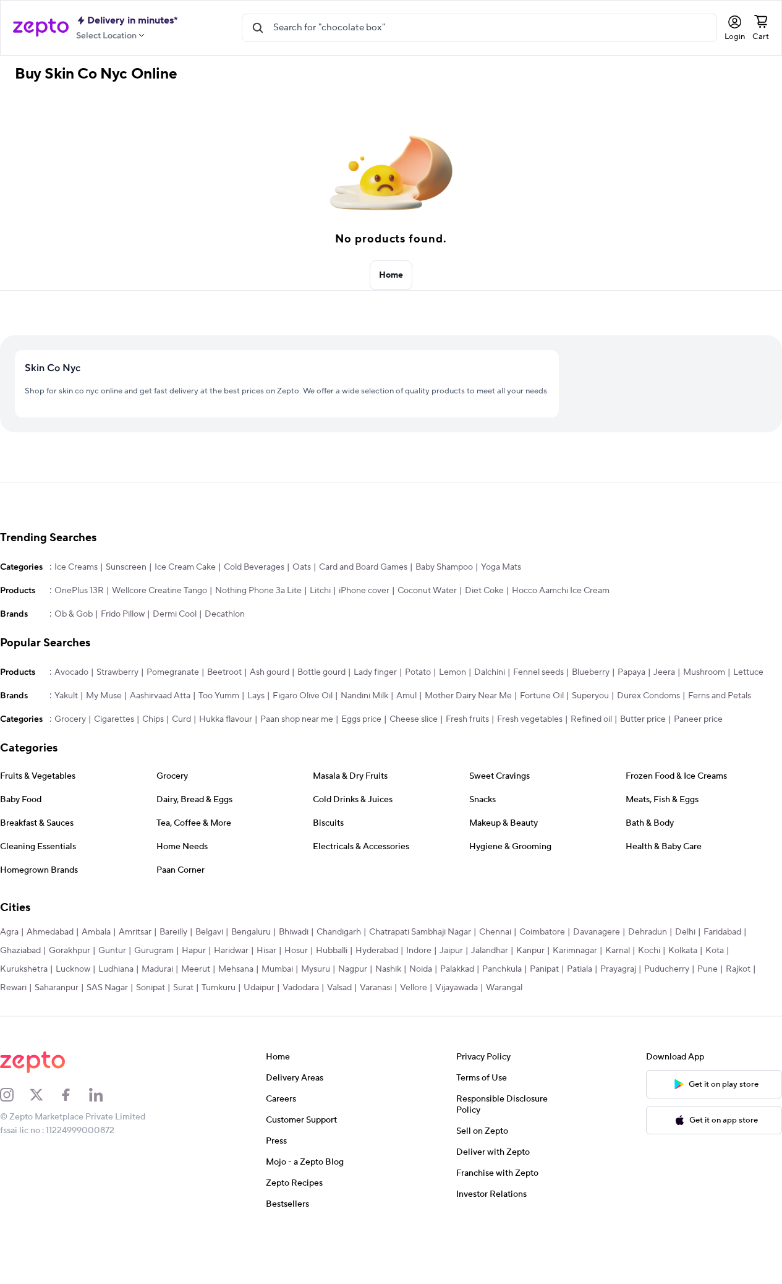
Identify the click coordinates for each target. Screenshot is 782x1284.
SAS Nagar (107, 987)
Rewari (13, 987)
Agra (9, 932)
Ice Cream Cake (185, 567)
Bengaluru (251, 932)
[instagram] (15, 1095)
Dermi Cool (175, 614)
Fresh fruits (467, 719)
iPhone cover (364, 590)
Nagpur (352, 969)
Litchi (320, 590)
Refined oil (591, 719)
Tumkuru (219, 987)
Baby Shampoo (444, 567)
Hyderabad (376, 950)
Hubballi (331, 950)
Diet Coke (484, 590)
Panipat (544, 969)
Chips (153, 719)
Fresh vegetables (530, 719)
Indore (418, 950)
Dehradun (647, 932)
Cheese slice (413, 719)
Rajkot (738, 969)
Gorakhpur (69, 950)
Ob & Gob (73, 614)
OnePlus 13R (79, 590)
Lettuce (748, 672)
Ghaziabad (20, 950)
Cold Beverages (254, 567)
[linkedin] (104, 1095)
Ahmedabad (50, 932)
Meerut (195, 969)
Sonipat (150, 987)
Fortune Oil (542, 695)
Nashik (388, 969)
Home (391, 275)
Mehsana (235, 969)
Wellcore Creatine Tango (159, 590)
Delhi (685, 932)
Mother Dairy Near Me (468, 695)
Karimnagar (575, 950)
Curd (181, 719)
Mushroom (704, 672)
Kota (714, 950)
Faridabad (722, 932)
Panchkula (502, 969)
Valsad (339, 987)
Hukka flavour (225, 719)
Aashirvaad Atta (160, 695)
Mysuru (315, 969)
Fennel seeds (538, 672)
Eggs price (361, 719)
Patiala (579, 969)
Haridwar (231, 950)
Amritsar (135, 932)
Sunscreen (126, 567)
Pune (707, 969)
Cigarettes (114, 719)
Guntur (112, 950)
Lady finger (375, 672)
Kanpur (530, 950)
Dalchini (489, 672)
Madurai (157, 969)
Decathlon (225, 614)
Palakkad (457, 969)
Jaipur (451, 950)
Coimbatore (542, 932)
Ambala (96, 932)
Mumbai (277, 969)
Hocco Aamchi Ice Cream (561, 590)
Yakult (66, 695)
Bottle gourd (321, 672)
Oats (301, 567)
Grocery (70, 719)
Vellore (413, 987)
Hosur (296, 950)
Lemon (452, 672)
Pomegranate (173, 672)
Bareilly (173, 932)
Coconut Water (427, 590)
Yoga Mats (501, 567)
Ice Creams (76, 567)
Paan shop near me (296, 719)
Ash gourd (269, 672)
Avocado (71, 672)
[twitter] (44, 1095)
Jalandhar (489, 950)
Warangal (504, 987)
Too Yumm (218, 695)
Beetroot (224, 672)
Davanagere (596, 932)
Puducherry (666, 969)
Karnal (617, 950)
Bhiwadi (293, 932)
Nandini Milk (364, 695)
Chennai (495, 932)
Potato (418, 672)
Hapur (194, 950)
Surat (183, 987)
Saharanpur (57, 987)
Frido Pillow (123, 614)
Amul (406, 695)
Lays (256, 695)
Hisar (266, 950)
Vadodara (301, 987)
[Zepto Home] (41, 28)
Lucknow (73, 969)
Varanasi (376, 987)
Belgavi (209, 932)
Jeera (664, 672)
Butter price (643, 719)
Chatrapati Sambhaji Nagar (420, 932)
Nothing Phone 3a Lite (258, 590)
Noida (420, 969)
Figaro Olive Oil (303, 695)
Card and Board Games (363, 567)
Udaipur (259, 987)
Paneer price (698, 719)
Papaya (631, 672)
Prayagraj (618, 969)
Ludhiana (116, 969)
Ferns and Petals (719, 695)
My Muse (104, 695)
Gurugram (154, 950)
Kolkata (682, 950)
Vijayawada (456, 987)
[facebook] (74, 1095)
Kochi (649, 950)
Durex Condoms (648, 695)
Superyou (590, 695)
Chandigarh (339, 932)
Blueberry (591, 672)
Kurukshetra (24, 969)
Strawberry (117, 672)
